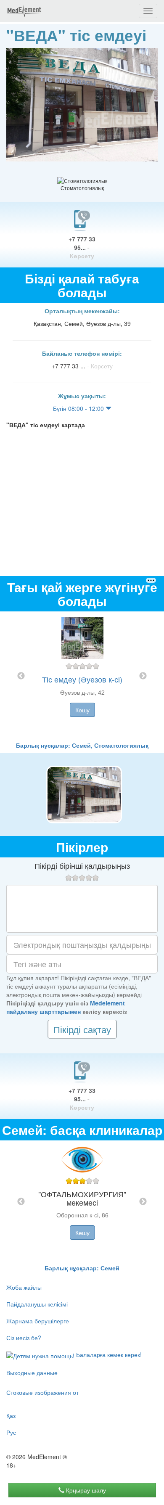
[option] (82, 676)
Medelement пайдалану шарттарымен (65, 1007)
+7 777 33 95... (82, 247)
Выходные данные (32, 1372)
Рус (11, 1432)
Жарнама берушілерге (37, 1321)
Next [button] (143, 676)
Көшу (82, 710)
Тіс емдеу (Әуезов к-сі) (82, 679)
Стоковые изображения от (42, 1392)
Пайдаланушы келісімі (37, 1304)
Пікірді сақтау (82, 1029)
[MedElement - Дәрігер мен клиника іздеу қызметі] (24, 10)
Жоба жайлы (24, 1287)
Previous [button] (21, 676)
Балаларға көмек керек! (108, 1354)
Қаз (11, 1415)
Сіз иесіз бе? (23, 1337)
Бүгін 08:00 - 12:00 (79, 408)
